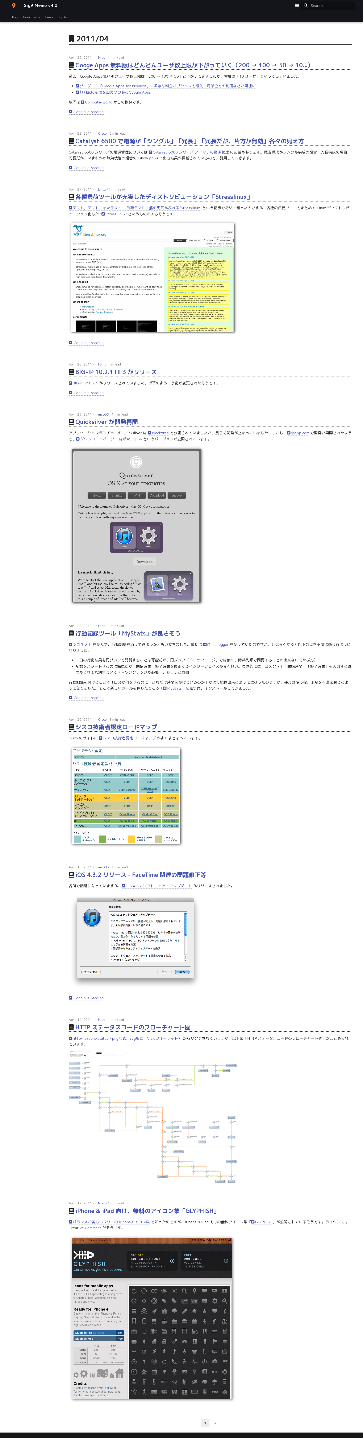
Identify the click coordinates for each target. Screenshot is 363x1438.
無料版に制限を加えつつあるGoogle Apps (115, 92)
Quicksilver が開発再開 (106, 422)
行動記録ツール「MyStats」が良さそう (128, 633)
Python (64, 17)
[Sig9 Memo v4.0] (13, 5)
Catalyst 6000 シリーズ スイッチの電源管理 (191, 152)
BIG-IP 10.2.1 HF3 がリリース (116, 372)
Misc (101, 57)
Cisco (102, 133)
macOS (103, 414)
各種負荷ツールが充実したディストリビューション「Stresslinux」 (164, 197)
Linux (102, 189)
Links (49, 17)
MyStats (174, 688)
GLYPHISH (263, 1222)
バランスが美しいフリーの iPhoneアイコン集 (111, 1222)
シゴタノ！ (82, 644)
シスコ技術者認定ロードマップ (116, 727)
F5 (100, 364)
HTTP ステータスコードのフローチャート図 (133, 1027)
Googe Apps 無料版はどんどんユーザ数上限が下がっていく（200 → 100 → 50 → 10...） (194, 65)
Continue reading (88, 111)
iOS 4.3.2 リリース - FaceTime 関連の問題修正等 (140, 875)
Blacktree (160, 433)
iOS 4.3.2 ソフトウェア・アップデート (159, 885)
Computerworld (98, 102)
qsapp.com (300, 433)
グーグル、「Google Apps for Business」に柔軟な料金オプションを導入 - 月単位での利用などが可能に (168, 86)
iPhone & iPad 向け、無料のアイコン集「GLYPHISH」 (147, 1211)
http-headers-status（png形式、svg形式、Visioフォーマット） (127, 1038)
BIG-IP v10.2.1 (85, 383)
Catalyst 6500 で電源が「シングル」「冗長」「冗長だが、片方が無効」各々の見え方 (189, 141)
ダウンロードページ (97, 439)
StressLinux (115, 214)
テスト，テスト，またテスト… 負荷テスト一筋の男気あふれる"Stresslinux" (137, 208)
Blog (14, 17)
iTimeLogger (218, 644)
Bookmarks (31, 17)
